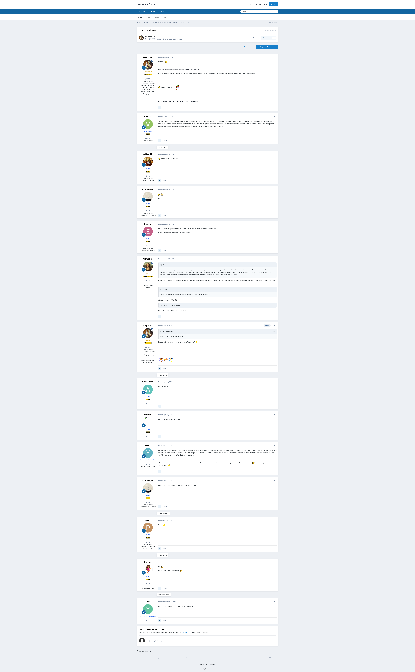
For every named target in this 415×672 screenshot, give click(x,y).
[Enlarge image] (166, 62)
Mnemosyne (147, 189)
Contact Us (203, 664)
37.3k (149, 79)
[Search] (276, 11)
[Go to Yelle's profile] (148, 609)
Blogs (157, 17)
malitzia (147, 116)
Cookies (212, 664)
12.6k (149, 138)
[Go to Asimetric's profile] (148, 266)
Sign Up (273, 4)
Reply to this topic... (157, 641)
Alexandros (147, 382)
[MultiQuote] (159, 107)
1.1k (148, 464)
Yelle (147, 601)
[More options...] (274, 57)
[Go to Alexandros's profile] (148, 389)
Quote (165, 108)
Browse (153, 11)
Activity (162, 11)
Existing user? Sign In (257, 4)
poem (147, 520)
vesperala (151, 37)
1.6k (148, 211)
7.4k (148, 281)
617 (148, 404)
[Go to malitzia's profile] (148, 124)
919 (148, 542)
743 (148, 176)
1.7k (148, 246)
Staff (164, 17)
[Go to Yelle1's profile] (148, 453)
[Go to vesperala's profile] (141, 37)
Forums (140, 17)
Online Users (143, 11)
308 (148, 584)
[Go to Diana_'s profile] (148, 569)
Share (256, 38)
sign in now (186, 632)
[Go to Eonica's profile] (148, 231)
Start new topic (247, 47)
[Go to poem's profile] (148, 528)
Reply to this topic (267, 47)
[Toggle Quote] (161, 265)
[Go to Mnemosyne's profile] (148, 197)
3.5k (148, 437)
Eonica (147, 224)
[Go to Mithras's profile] (148, 422)
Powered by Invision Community (207, 669)
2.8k (148, 620)
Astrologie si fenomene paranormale (170, 39)
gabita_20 (147, 154)
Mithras (147, 415)
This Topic (267, 11)
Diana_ (147, 562)
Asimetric (147, 259)
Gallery (148, 17)
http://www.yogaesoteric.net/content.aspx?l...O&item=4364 (179, 101)
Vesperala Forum (146, 4)
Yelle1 (147, 445)
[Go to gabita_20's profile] (148, 161)
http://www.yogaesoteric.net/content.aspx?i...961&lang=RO (179, 69)
